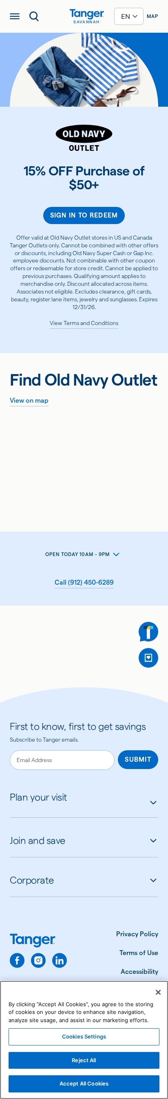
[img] (86, 14)
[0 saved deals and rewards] (148, 658)
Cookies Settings (84, 1036)
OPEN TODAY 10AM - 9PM (77, 554)
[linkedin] (59, 960)
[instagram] (38, 960)
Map (152, 16)
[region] (84, 1040)
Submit (138, 759)
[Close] (158, 992)
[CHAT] (148, 631)
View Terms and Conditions (84, 323)
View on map (29, 400)
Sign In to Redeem (84, 215)
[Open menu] (15, 16)
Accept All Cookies (84, 1083)
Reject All (84, 1060)
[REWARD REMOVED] (148, 658)
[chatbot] (148, 631)
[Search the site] (34, 16)
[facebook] (17, 960)
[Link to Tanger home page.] (38, 941)
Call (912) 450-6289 (84, 582)
